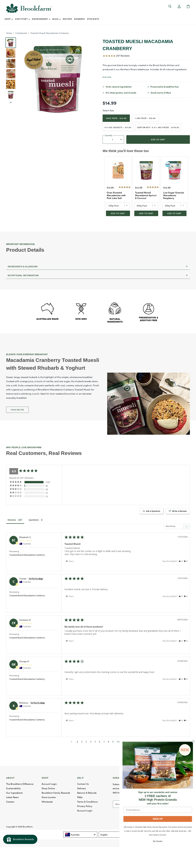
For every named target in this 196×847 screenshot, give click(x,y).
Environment (40, 18)
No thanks (157, 841)
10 (118, 741)
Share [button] (71, 561)
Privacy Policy (84, 806)
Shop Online (48, 788)
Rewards (79, 18)
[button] (179, 6)
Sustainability (13, 788)
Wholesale (47, 801)
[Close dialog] (193, 741)
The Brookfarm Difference (19, 783)
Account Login (49, 783)
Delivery (81, 788)
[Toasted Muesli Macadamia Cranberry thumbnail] (11, 53)
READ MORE (107, 77)
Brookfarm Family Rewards (56, 792)
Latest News (12, 797)
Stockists (93, 18)
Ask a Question (153, 511)
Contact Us (83, 783)
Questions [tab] (34, 519)
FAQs (80, 797)
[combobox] (80, 835)
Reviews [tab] (12, 519)
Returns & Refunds (87, 792)
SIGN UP (158, 819)
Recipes (67, 18)
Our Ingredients (14, 792)
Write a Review (179, 511)
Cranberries (21, 32)
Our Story (21, 18)
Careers (10, 801)
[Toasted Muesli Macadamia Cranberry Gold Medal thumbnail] (11, 43)
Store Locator (49, 797)
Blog (55, 18)
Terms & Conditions (87, 801)
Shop (8, 18)
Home (9, 32)
